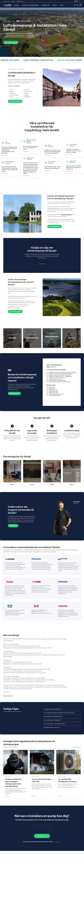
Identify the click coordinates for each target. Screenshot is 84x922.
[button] (15, 101)
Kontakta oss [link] (42, 263)
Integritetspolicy (6, 1)
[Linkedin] (79, 1)
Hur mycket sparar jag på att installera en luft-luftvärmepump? (59, 712)
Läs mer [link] (12, 341)
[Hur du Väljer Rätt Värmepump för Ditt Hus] (68, 762)
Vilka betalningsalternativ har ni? (52, 727)
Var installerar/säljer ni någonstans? (52, 720)
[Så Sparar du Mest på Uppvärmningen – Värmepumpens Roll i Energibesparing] (15, 762)
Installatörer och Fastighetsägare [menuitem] (30, 5)
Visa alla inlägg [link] (76, 746)
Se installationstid (42, 836)
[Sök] (74, 5)
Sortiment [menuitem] (16, 5)
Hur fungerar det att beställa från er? (53, 709)
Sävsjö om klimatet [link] (8, 695)
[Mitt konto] (77, 5)
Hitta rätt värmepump (11, 42)
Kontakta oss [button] (13, 525)
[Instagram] (77, 1)
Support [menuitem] (55, 5)
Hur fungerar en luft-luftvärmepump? (53, 716)
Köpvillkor (13, 1)
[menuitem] (6, 1)
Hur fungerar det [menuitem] (45, 5)
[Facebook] (75, 1)
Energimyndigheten (66, 214)
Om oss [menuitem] (62, 5)
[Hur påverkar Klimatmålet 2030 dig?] (42, 762)
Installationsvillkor (19, 1)
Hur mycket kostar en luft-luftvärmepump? (54, 723)
